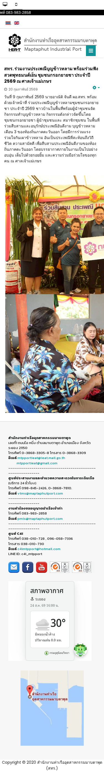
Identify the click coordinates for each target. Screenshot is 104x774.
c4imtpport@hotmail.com (38, 548)
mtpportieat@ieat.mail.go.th (41, 457)
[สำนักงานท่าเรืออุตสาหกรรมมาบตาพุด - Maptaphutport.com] (52, 42)
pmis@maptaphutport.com (40, 518)
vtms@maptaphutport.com (40, 493)
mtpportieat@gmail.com (37, 463)
